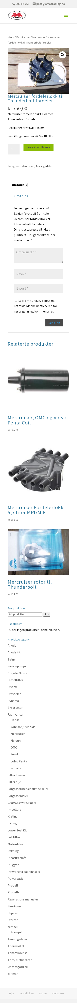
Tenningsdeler (44, 166)
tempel (13, 927)
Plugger (13, 865)
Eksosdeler (15, 708)
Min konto (58, 993)
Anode (12, 645)
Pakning (13, 851)
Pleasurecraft (17, 858)
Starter (13, 920)
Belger (12, 659)
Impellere (14, 809)
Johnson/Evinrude (23, 727)
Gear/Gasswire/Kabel (22, 803)
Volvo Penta (19, 761)
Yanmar (13, 974)
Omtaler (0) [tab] (20, 185)
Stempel (16, 932)
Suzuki (15, 754)
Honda (15, 720)
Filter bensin (16, 775)
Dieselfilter (15, 680)
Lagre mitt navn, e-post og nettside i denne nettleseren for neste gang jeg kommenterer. (35, 306)
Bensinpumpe (17, 666)
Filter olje (14, 782)
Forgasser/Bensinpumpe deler (28, 789)
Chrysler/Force (17, 673)
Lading (12, 823)
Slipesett (14, 913)
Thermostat (16, 946)
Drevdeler (14, 694)
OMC (14, 747)
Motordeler (15, 844)
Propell (13, 885)
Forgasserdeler (18, 796)
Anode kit (14, 652)
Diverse (13, 687)
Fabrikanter (23, 37)
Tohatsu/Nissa (17, 953)
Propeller (14, 892)
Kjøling (13, 816)
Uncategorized (18, 967)
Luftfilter (14, 837)
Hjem (11, 37)
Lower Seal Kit (17, 830)
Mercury (16, 740)
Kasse (43, 993)
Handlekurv (27, 993)
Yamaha (16, 768)
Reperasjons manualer (23, 899)
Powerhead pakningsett (24, 872)
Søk (47, 614)
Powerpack (15, 878)
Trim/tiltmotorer (20, 960)
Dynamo (13, 701)
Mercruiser (38, 37)
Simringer (14, 906)
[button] (62, 54)
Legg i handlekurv (38, 147)
